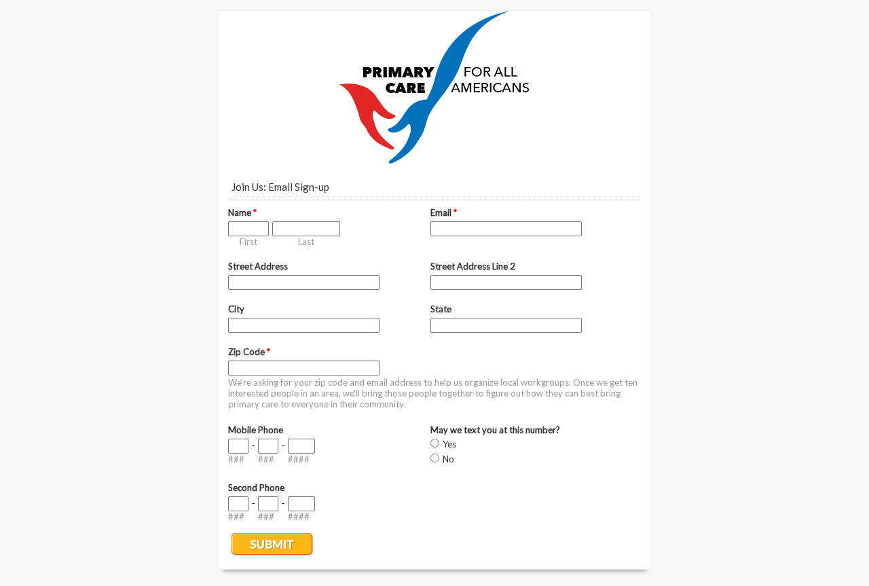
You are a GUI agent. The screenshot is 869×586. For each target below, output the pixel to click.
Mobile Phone (255, 429)
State (440, 309)
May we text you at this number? (495, 429)
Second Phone (256, 487)
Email (443, 212)
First (248, 241)
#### (299, 459)
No (448, 459)
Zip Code (249, 351)
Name (242, 212)
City (236, 309)
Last (306, 241)
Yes (449, 444)
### (236, 459)
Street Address (258, 266)
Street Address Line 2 (472, 266)
